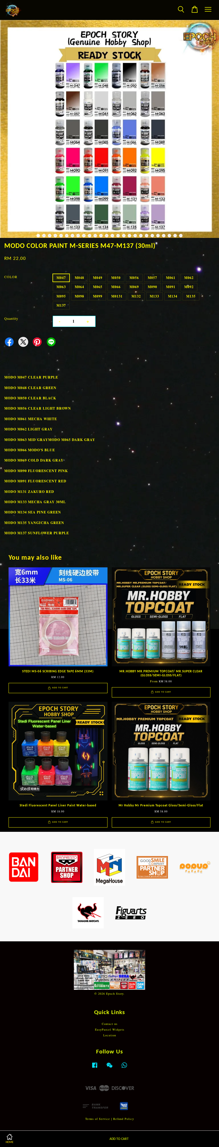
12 (101, 235)
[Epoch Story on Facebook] (95, 1068)
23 (163, 235)
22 (158, 235)
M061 (170, 277)
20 (146, 235)
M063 (61, 286)
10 (89, 235)
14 (112, 235)
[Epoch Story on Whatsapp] (124, 1068)
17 (129, 235)
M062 (189, 277)
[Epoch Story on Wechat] (109, 1068)
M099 (97, 296)
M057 (152, 277)
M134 (172, 296)
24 (169, 235)
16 (123, 235)
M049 (97, 277)
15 (118, 235)
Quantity (11, 318)
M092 (189, 286)
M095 (61, 296)
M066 (116, 286)
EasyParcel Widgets (109, 1029)
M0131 (117, 296)
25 (175, 235)
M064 (79, 286)
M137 (61, 305)
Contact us (109, 1024)
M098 (79, 296)
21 (152, 235)
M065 (97, 286)
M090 (152, 286)
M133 (154, 296)
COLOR (10, 276)
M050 (116, 277)
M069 (134, 286)
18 (135, 235)
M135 (191, 296)
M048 (79, 277)
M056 (134, 277)
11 (95, 235)
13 (106, 235)
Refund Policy (123, 1119)
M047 (61, 277)
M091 (170, 286)
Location (109, 1035)
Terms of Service (97, 1119)
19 (141, 235)
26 (180, 235)
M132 (136, 296)
